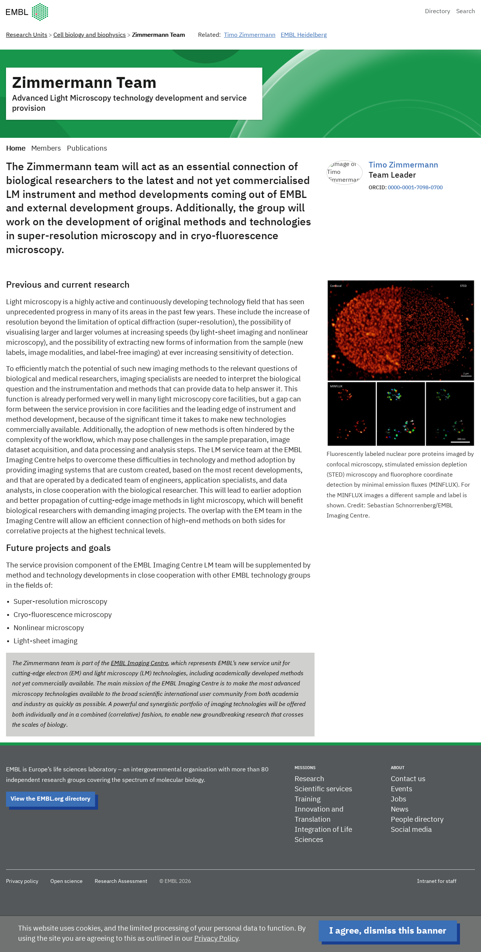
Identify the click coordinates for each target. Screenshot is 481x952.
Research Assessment (121, 881)
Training (308, 799)
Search (465, 12)
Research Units (26, 35)
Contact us (408, 779)
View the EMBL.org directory (51, 799)
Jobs (398, 799)
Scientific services (323, 789)
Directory (437, 12)
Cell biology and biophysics (89, 35)
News (399, 809)
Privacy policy (22, 881)
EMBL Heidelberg (304, 35)
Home (15, 148)
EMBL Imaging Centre (139, 664)
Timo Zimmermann (249, 35)
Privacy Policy (216, 938)
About (397, 768)
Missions (305, 768)
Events (401, 789)
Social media (411, 829)
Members (46, 148)
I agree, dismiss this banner (387, 930)
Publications (87, 148)
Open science (66, 881)
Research (309, 779)
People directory (417, 819)
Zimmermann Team (84, 83)
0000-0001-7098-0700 (415, 187)
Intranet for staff (437, 881)
